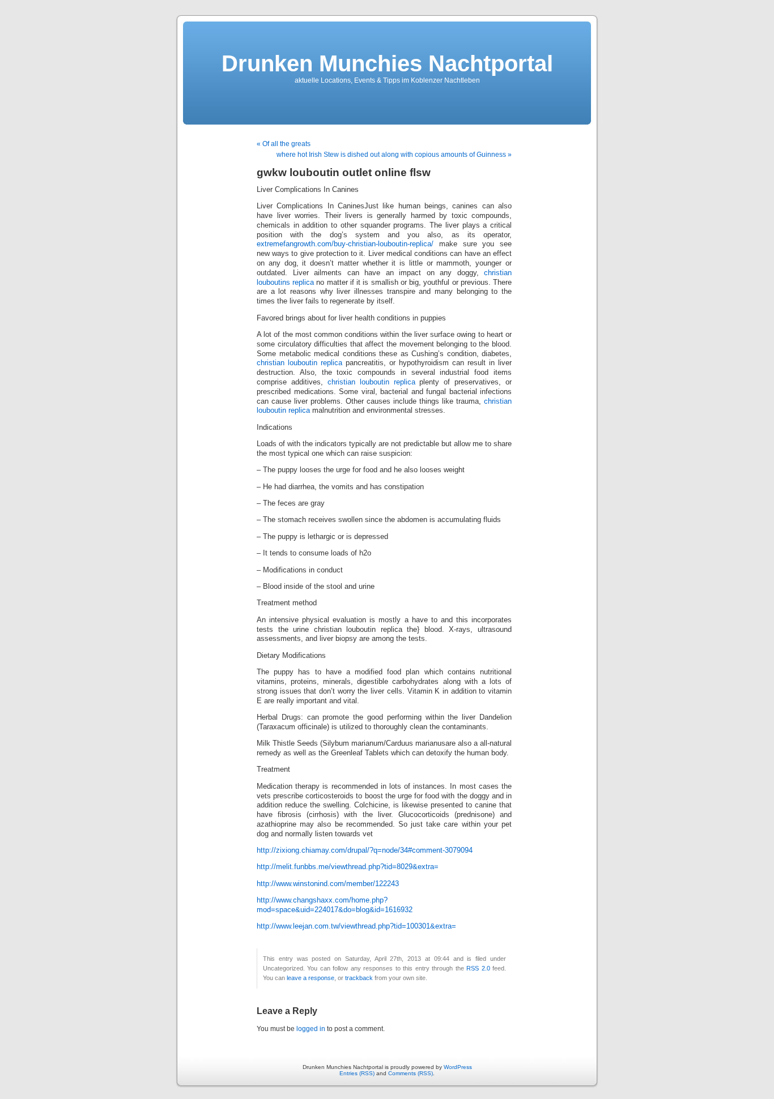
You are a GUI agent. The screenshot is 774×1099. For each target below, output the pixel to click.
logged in (310, 1029)
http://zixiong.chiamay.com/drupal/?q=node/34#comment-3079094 (365, 850)
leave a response (310, 977)
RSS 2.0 (478, 968)
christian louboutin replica (299, 363)
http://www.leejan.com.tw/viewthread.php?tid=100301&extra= (356, 926)
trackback (359, 977)
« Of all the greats (284, 144)
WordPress (458, 1067)
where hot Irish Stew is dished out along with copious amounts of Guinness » (394, 155)
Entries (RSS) (357, 1073)
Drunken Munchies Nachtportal (387, 63)
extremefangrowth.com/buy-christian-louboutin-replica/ (345, 244)
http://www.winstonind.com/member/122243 (328, 884)
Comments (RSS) (410, 1073)
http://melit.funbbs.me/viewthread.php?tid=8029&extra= (348, 867)
